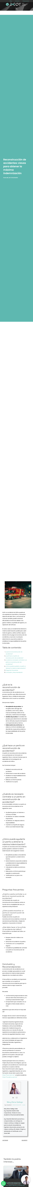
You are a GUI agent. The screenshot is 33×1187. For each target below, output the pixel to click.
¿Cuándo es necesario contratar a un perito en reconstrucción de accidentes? (16, 662)
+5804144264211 (16, 1105)
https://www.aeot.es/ (8, 1075)
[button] (16, 8)
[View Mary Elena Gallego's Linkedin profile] (13, 1097)
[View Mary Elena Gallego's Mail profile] (16, 1097)
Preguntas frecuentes (12, 670)
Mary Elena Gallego (15, 1102)
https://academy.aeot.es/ (9, 1077)
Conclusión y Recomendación (14, 672)
